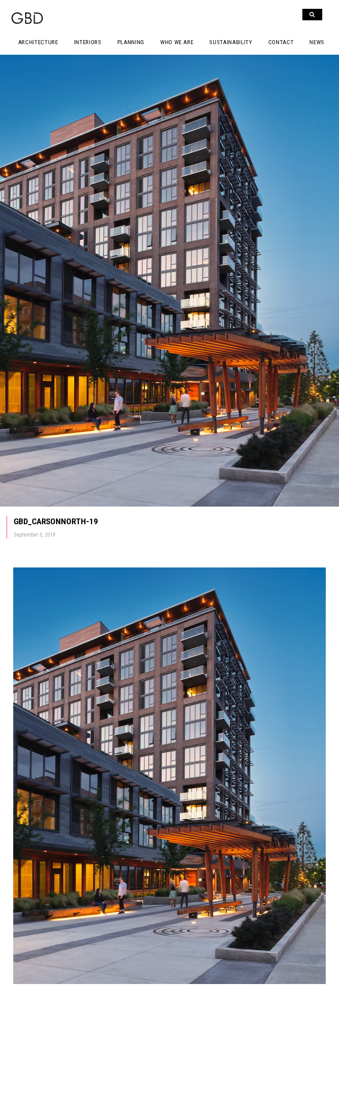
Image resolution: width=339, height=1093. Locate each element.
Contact (281, 42)
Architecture (38, 42)
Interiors (88, 42)
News (316, 42)
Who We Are (177, 42)
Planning (130, 42)
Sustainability (230, 42)
